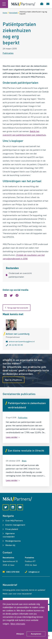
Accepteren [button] (36, 634)
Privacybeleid (11, 529)
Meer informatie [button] (18, 624)
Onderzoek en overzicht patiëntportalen (20, 275)
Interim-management (15, 525)
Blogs (24, 461)
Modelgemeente (13, 541)
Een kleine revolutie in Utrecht (26, 450)
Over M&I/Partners (14, 520)
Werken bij (10, 545)
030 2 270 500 (12, 572)
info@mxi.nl (34, 572)
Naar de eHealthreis (13, 380)
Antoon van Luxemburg (17, 333)
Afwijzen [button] (20, 634)
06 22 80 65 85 (16, 345)
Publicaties (8, 53)
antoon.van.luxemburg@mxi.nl (22, 341)
